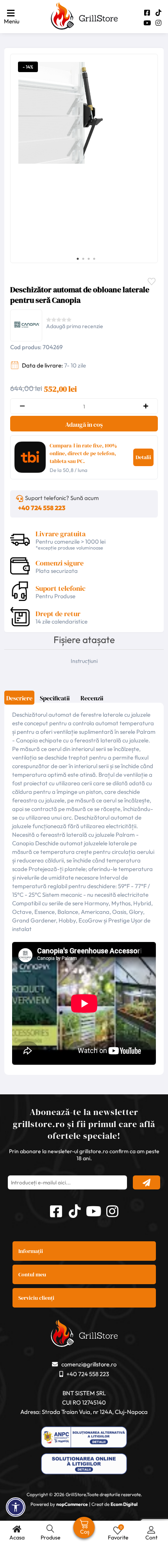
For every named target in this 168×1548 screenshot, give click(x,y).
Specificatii (55, 698)
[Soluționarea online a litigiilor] (84, 1464)
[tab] (19, 700)
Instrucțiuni (84, 660)
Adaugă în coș (84, 424)
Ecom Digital (124, 1504)
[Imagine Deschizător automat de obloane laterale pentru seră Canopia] (82, 113)
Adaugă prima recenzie (74, 326)
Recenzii (91, 698)
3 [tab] (89, 259)
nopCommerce (72, 1504)
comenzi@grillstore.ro (88, 1364)
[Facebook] (147, 13)
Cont (151, 1537)
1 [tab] (78, 259)
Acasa (17, 1537)
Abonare (146, 1182)
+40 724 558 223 (41, 508)
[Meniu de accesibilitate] (15, 1507)
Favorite (153, 280)
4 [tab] (94, 259)
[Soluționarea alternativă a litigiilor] (84, 1437)
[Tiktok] (158, 13)
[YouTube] (147, 23)
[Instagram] (158, 23)
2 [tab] (83, 259)
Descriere (19, 698)
